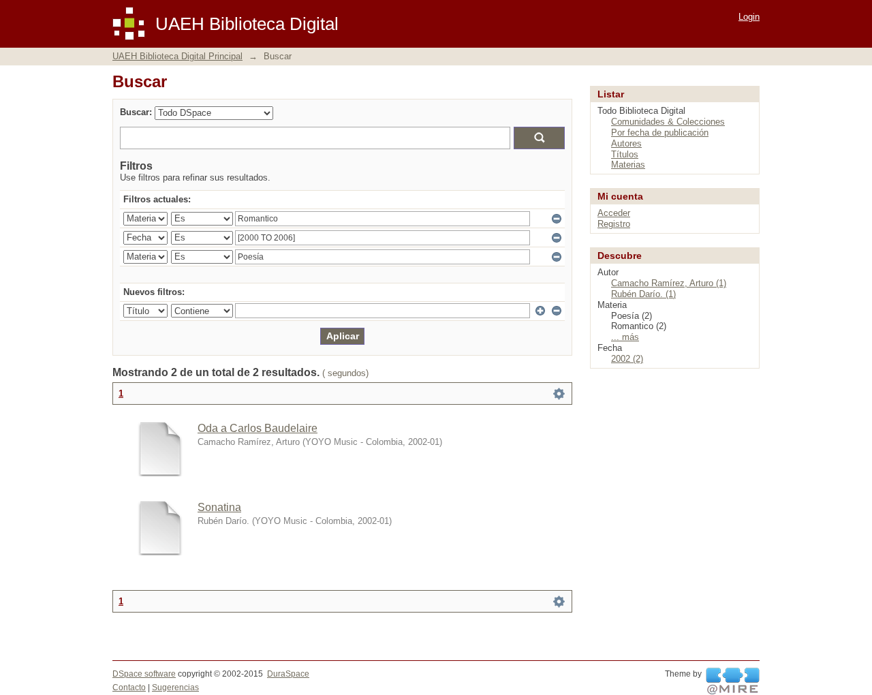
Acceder (613, 213)
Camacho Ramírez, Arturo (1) (668, 283)
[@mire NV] (733, 681)
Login (749, 17)
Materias (628, 164)
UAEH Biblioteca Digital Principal (177, 56)
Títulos (624, 154)
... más (625, 337)
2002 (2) (627, 359)
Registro (613, 224)
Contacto (129, 687)
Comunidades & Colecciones (668, 122)
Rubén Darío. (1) (643, 294)
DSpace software (144, 674)
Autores (626, 143)
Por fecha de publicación (659, 132)
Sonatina (219, 507)
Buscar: (136, 112)
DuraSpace (288, 674)
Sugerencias (175, 687)
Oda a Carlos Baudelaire (257, 428)
